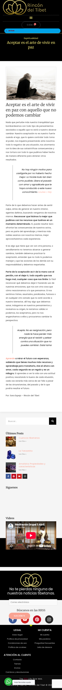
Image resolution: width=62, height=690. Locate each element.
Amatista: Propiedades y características (32, 465)
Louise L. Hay (44, 191)
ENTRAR (11, 31)
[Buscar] (52, 421)
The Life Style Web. (30, 679)
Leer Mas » (22, 441)
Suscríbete (19, 616)
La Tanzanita (25, 450)
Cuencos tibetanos (29, 437)
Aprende (10, 358)
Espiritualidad (31, 38)
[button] (31, 17)
